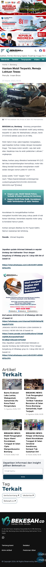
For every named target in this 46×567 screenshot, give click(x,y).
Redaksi (26, 545)
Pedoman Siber (29, 550)
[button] (28, 558)
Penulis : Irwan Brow (11, 75)
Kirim (23, 477)
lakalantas (27, 495)
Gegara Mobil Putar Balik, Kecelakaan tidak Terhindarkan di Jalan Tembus (24, 200)
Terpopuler (26, 59)
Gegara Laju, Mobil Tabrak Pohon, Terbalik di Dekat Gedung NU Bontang (24, 195)
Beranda (5, 59)
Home (4, 65)
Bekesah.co (9, 501)
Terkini (15, 59)
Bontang (13, 65)
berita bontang (11, 495)
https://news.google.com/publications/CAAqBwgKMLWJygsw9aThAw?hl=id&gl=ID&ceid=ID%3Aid (22, 336)
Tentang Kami (7, 545)
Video (37, 59)
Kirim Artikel (7, 550)
